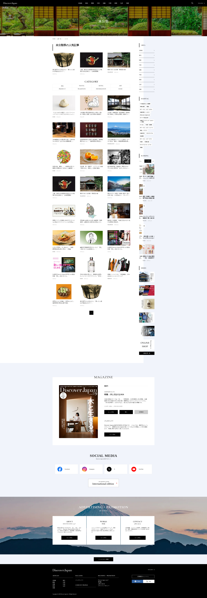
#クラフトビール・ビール (145, 144)
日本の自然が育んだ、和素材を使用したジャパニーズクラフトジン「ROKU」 (91, 275)
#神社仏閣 (142, 106)
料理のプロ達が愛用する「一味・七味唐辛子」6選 (146, 257)
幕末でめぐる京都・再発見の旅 (117, 69)
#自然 (141, 141)
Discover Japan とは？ (103, 580)
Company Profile (81, 585)
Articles (56, 576)
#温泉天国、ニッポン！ (145, 112)
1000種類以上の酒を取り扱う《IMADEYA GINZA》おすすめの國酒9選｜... (64, 140)
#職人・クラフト (143, 130)
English (200, 3)
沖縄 (127, 3)
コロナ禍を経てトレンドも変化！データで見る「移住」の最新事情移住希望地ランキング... (119, 140)
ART (120, 86)
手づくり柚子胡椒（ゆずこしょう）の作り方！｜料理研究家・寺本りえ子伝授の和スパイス (146, 177)
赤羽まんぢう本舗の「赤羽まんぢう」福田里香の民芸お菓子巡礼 (64, 302)
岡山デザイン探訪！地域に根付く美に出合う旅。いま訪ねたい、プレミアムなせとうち (119, 194)
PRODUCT (62, 89)
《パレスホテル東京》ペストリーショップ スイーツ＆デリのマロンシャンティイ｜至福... (64, 113)
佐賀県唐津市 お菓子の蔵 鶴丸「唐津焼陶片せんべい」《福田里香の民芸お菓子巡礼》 (91, 140)
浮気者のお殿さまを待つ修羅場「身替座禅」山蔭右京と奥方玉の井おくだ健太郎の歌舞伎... (91, 221)
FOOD (120, 89)
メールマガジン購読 (103, 559)
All (62, 86)
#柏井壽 (141, 136)
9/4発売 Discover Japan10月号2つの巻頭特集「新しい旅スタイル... (119, 248)
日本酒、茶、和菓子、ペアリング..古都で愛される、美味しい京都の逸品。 (91, 167)
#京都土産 (147, 141)
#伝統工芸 (142, 133)
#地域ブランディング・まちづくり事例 (146, 121)
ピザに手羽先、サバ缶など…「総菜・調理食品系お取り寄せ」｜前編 (64, 248)
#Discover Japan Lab (145, 115)
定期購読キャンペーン (143, 576)
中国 (110, 3)
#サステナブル (150, 133)
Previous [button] (140, 161)
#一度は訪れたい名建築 (145, 103)
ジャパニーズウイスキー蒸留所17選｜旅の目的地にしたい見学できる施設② (146, 217)
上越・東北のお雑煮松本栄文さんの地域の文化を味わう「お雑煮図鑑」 (91, 70)
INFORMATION (101, 89)
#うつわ (141, 124)
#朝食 (141, 147)
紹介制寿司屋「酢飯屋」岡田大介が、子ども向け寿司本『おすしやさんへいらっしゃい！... (119, 167)
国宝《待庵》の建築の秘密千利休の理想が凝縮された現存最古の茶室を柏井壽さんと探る (146, 197)
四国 (115, 3)
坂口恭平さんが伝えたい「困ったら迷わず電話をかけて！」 (64, 70)
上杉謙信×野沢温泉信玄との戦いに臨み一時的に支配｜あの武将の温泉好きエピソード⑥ (91, 113)
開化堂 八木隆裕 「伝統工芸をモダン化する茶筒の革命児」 (119, 221)
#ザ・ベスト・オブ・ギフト (146, 139)
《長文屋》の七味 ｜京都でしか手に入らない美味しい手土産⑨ (146, 237)
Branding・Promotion (106, 576)
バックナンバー (79, 580)
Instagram (91, 469)
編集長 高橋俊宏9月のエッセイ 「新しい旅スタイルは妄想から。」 (91, 248)
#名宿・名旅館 (149, 124)
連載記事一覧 (146, 353)
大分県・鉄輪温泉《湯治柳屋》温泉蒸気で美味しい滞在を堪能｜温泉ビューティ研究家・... (119, 113)
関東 (92, 3)
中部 (98, 3)
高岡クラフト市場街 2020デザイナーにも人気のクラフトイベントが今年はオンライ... (64, 221)
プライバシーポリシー (103, 585)
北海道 (80, 3)
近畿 (104, 3)
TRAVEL (81, 86)
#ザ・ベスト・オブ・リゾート (146, 127)
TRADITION (110, 72)
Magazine (79, 576)
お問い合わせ (101, 583)
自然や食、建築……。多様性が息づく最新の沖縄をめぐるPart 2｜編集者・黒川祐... (64, 167)
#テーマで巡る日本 (144, 117)
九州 (121, 3)
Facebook (67, 469)
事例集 (99, 582)
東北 (86, 3)
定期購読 (141, 412)
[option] (146, 161)
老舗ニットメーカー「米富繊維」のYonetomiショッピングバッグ (119, 275)
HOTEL (101, 86)
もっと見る (111, 412)
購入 (126, 412)
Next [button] (152, 161)
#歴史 (148, 106)
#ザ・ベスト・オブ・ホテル (146, 109)
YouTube (141, 469)
